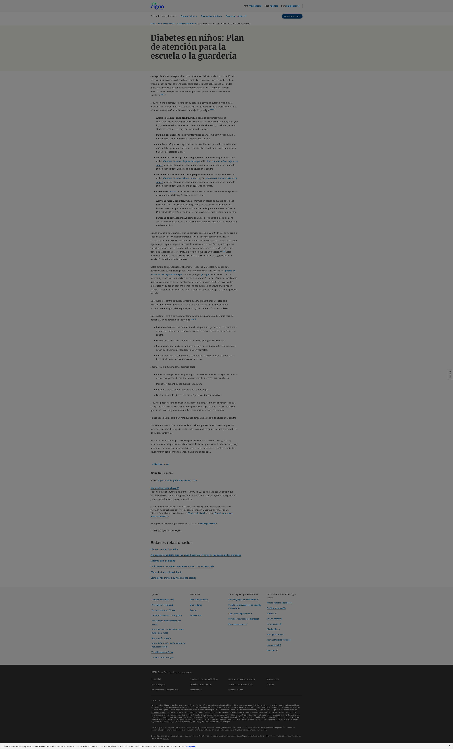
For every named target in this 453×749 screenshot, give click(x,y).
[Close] (449, 745)
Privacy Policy (190, 746)
